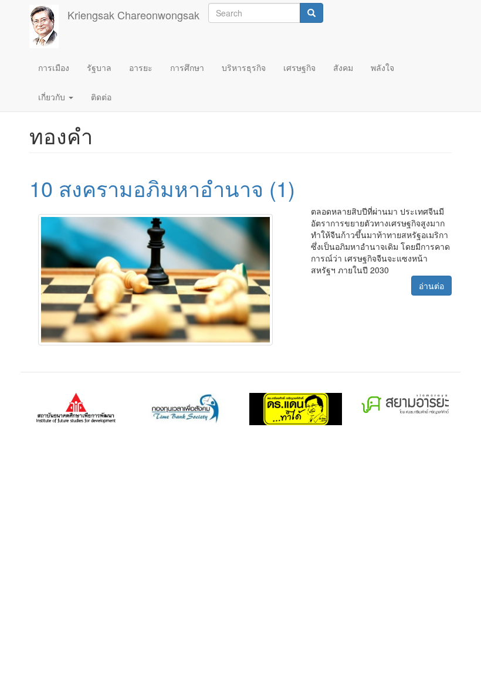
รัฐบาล (99, 67)
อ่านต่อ (431, 285)
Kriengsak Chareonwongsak (133, 14)
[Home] (48, 26)
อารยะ (141, 67)
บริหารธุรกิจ (244, 67)
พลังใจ (382, 67)
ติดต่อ (101, 97)
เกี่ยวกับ (52, 97)
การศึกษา (187, 67)
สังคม (343, 67)
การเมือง (53, 67)
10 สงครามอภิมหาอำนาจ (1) (162, 188)
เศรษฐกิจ (299, 67)
